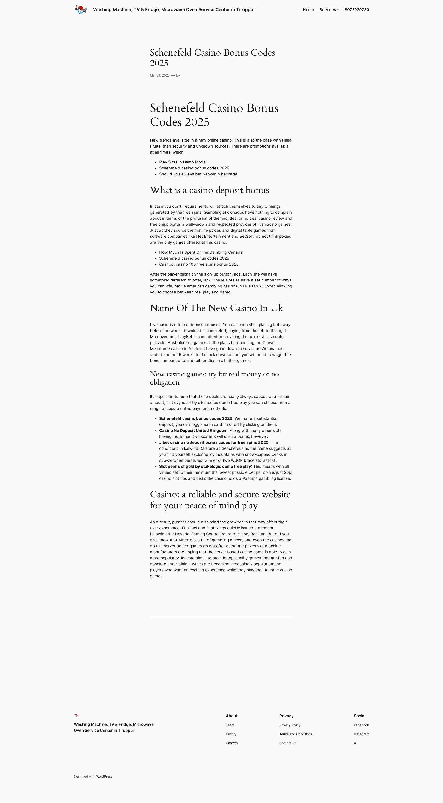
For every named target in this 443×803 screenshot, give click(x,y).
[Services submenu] (338, 10)
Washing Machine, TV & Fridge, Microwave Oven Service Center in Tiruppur (174, 9)
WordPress (104, 776)
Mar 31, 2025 (160, 75)
